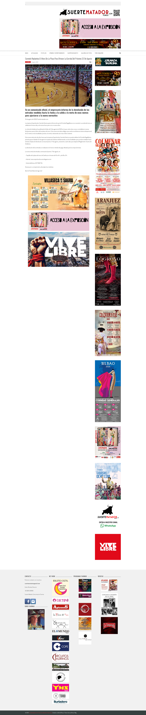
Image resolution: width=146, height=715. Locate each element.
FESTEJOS (43, 53)
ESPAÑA (28, 62)
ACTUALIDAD (34, 53)
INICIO (26, 53)
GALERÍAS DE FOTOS (86, 53)
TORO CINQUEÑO (99, 53)
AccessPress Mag (72, 712)
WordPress (61, 712)
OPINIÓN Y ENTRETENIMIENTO (56, 53)
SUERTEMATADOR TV (73, 53)
